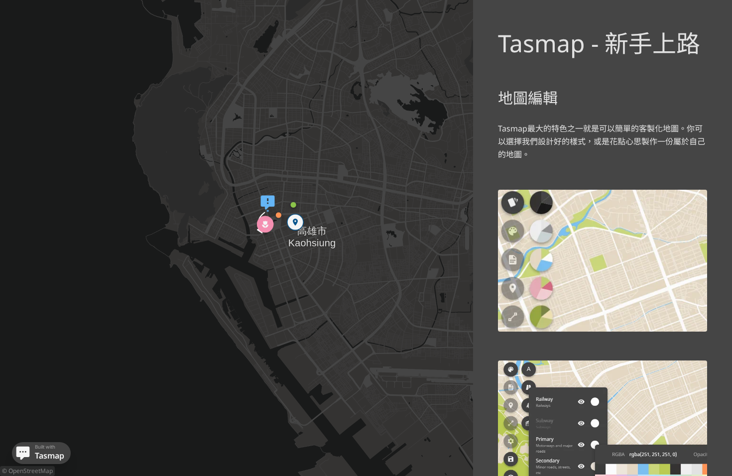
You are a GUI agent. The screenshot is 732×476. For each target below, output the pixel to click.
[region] (366, 238)
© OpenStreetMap (27, 471)
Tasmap (48, 455)
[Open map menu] (23, 453)
